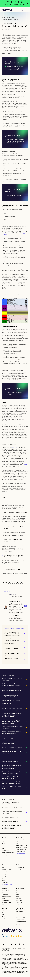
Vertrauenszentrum (20, 919)
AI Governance (5, 841)
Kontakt (17, 904)
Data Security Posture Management (6, 844)
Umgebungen (4, 859)
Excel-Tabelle (15, 447)
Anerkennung (19, 900)
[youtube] (15, 944)
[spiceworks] (23, 944)
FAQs (3, 904)
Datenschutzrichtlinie (20, 917)
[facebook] (17, 582)
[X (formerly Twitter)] (13, 582)
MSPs (17, 871)
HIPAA (3, 914)
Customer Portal (5, 890)
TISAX (3, 920)
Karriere (17, 896)
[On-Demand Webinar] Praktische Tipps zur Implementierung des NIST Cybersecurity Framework (15, 141)
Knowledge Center (5, 900)
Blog (13, 17)
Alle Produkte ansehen (20, 853)
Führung (18, 892)
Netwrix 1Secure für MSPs (21, 839)
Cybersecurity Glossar (6, 869)
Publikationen (5, 876)
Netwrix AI (18, 894)
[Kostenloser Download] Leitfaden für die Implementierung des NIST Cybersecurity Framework (15, 68)
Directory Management (7, 846)
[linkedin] (9, 582)
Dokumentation (5, 871)
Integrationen (4, 860)
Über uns (18, 890)
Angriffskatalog (5, 882)
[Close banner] (27, 3)
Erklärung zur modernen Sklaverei (21, 922)
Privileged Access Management (5, 856)
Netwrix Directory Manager (21, 845)
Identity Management (6, 850)
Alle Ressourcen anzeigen (7, 884)
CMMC (3, 910)
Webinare (4, 880)
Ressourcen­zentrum (6, 17)
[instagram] (19, 944)
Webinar (25, 464)
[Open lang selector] (23, 10)
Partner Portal (19, 874)
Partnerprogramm (20, 867)
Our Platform (4, 839)
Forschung (4, 878)
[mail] (21, 582)
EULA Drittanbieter (20, 915)
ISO (2, 912)
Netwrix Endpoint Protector (21, 847)
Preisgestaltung (19, 902)
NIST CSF (4, 916)
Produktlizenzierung (20, 924)
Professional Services (6, 896)
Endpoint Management (7, 848)
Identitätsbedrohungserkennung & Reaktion (8, 853)
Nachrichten (4, 874)
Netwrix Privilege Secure (21, 851)
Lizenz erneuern (5, 894)
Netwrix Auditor (19, 843)
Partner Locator (19, 873)
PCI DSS (3, 918)
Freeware (4, 873)
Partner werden (19, 869)
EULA (17, 914)
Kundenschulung (5, 892)
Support (3, 898)
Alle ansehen (4, 922)
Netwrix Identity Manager (21, 849)
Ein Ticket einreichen (6, 902)
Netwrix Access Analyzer (21, 841)
